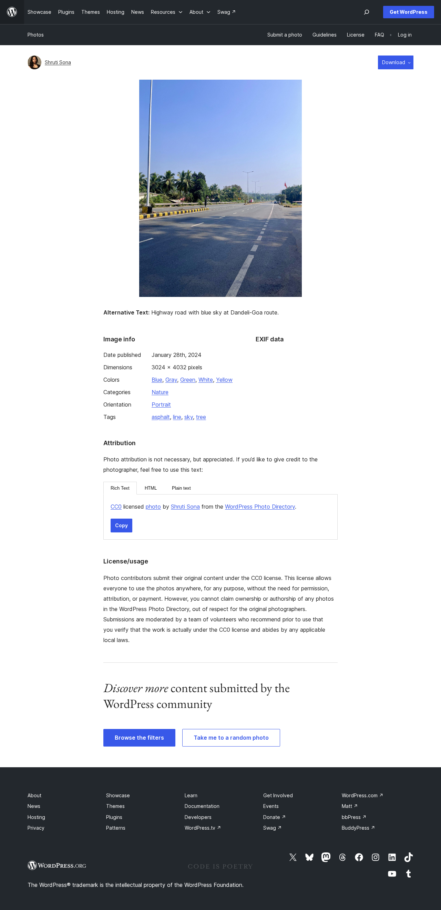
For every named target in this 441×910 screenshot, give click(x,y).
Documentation (202, 806)
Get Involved (278, 795)
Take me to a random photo (231, 737)
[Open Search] (366, 12)
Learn (191, 795)
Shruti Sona (58, 62)
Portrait (161, 404)
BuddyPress (358, 828)
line (177, 416)
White (205, 379)
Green (187, 379)
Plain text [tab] (181, 488)
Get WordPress (409, 12)
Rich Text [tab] (120, 488)
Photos (36, 35)
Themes (115, 806)
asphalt (161, 416)
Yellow (224, 379)
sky (188, 416)
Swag (272, 828)
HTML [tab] (151, 488)
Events (271, 806)
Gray (171, 379)
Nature (160, 392)
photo (153, 506)
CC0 (116, 506)
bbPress (354, 817)
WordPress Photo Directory (260, 506)
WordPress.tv (203, 828)
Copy (121, 525)
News (34, 806)
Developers (198, 817)
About (34, 795)
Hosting (36, 817)
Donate (274, 817)
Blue (157, 379)
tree (201, 416)
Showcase (118, 795)
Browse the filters (139, 737)
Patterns (115, 828)
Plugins (114, 817)
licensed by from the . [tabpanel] (203, 506)
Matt (350, 806)
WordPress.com (362, 795)
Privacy (36, 828)
